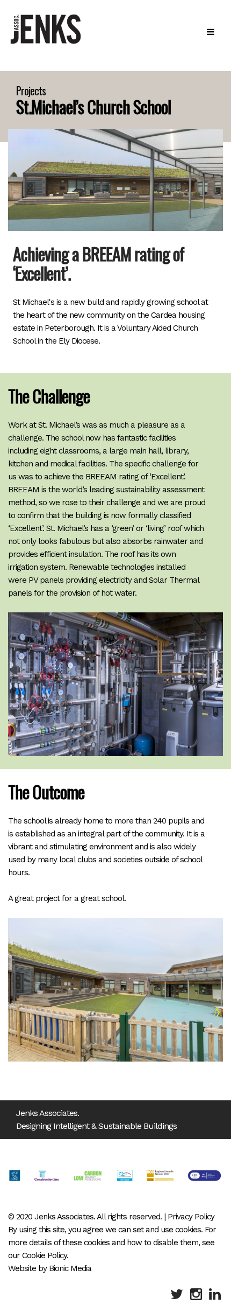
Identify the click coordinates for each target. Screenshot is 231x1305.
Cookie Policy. (45, 1255)
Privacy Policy (191, 1217)
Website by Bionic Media (49, 1268)
